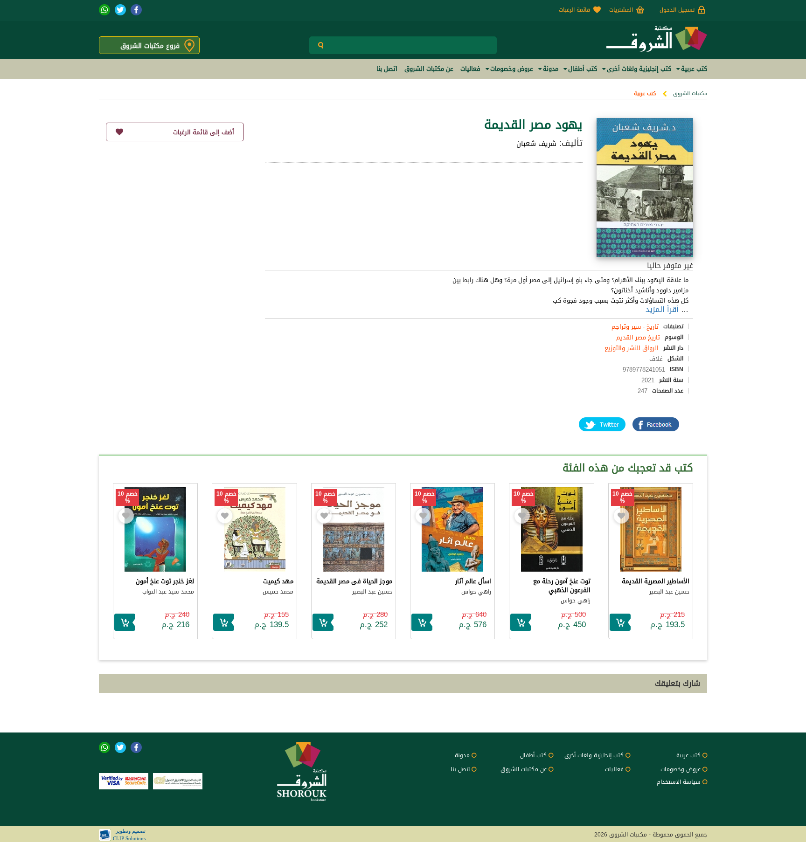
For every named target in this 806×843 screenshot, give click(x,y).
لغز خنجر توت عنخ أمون (165, 581)
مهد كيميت (278, 581)
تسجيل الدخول (677, 10)
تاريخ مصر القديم (638, 337)
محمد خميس (278, 592)
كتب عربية (645, 93)
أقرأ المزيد (662, 309)
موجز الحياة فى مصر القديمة (354, 581)
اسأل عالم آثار (473, 581)
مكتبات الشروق (690, 93)
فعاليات (614, 769)
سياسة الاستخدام (679, 782)
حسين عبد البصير (669, 592)
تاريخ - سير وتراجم (635, 326)
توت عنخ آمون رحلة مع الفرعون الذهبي (562, 585)
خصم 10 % (622, 497)
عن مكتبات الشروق (523, 769)
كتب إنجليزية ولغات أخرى (594, 755)
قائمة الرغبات (574, 10)
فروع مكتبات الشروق (150, 46)
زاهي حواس (576, 600)
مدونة (462, 755)
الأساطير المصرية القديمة (655, 581)
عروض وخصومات (680, 769)
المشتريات (621, 10)
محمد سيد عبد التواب (168, 592)
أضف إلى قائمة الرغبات (203, 132)
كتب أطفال (533, 755)
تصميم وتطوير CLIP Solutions (129, 834)
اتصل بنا (460, 769)
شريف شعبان (536, 143)
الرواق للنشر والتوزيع (631, 348)
